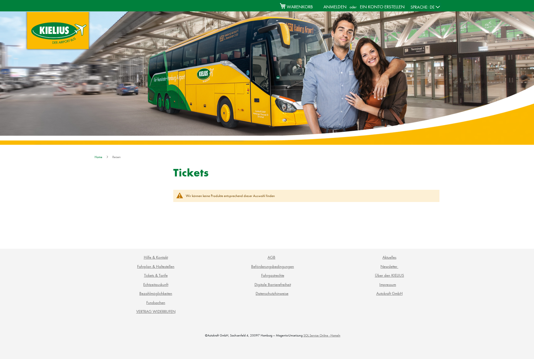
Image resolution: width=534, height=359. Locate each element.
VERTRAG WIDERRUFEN (155, 311)
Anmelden (335, 6)
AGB (271, 257)
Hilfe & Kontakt (156, 257)
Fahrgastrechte (272, 275)
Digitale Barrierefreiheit (272, 284)
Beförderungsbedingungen (272, 266)
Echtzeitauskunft (155, 284)
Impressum (387, 284)
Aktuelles (389, 257)
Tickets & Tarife (156, 275)
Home (99, 157)
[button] (425, 7)
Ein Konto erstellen (382, 6)
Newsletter (389, 266)
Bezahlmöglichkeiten (155, 293)
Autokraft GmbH (389, 293)
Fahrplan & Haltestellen (155, 266)
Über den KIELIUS (389, 275)
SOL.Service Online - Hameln (321, 335)
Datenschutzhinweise (272, 293)
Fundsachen (155, 302)
